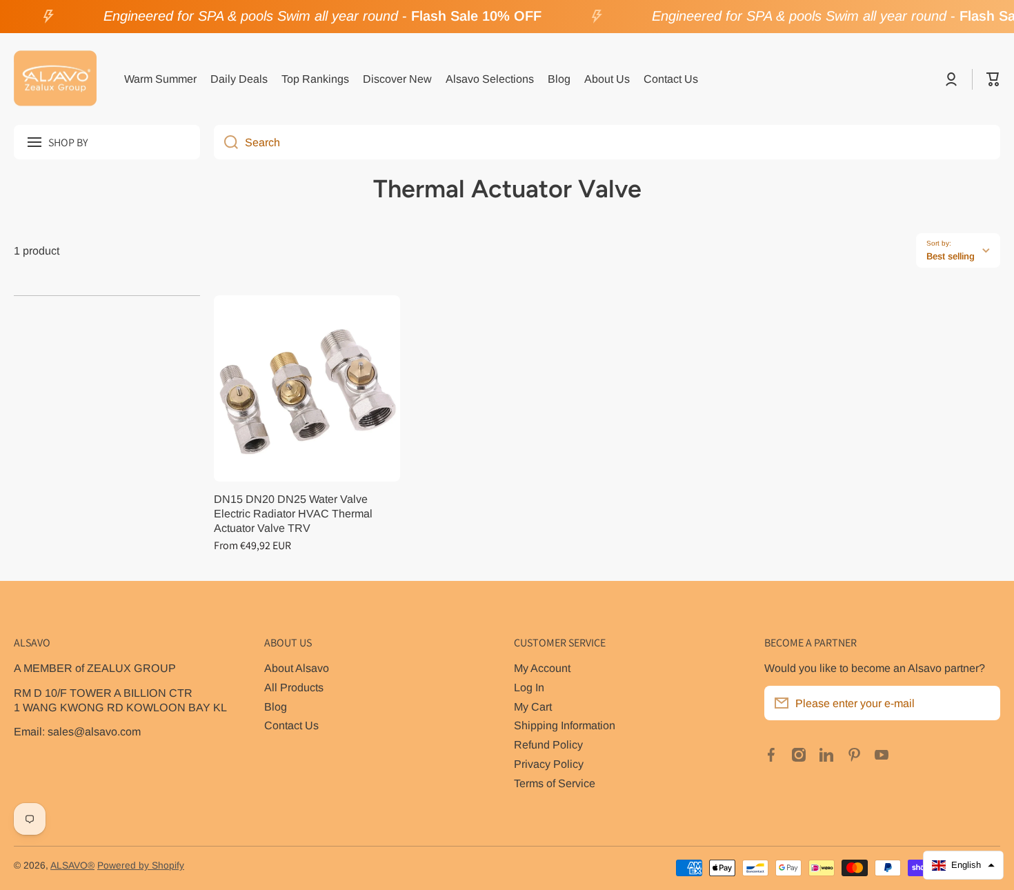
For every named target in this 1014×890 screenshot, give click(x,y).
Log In (529, 687)
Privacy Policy (549, 764)
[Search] (226, 142)
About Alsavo (296, 668)
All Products (294, 687)
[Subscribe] (983, 703)
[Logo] (55, 79)
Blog (275, 706)
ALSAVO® (72, 865)
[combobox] (607, 142)
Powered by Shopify (140, 865)
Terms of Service (554, 783)
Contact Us (291, 725)
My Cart (533, 706)
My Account (542, 668)
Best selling (950, 256)
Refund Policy (548, 744)
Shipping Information (564, 725)
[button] (993, 79)
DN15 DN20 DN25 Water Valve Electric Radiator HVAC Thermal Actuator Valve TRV (293, 513)
